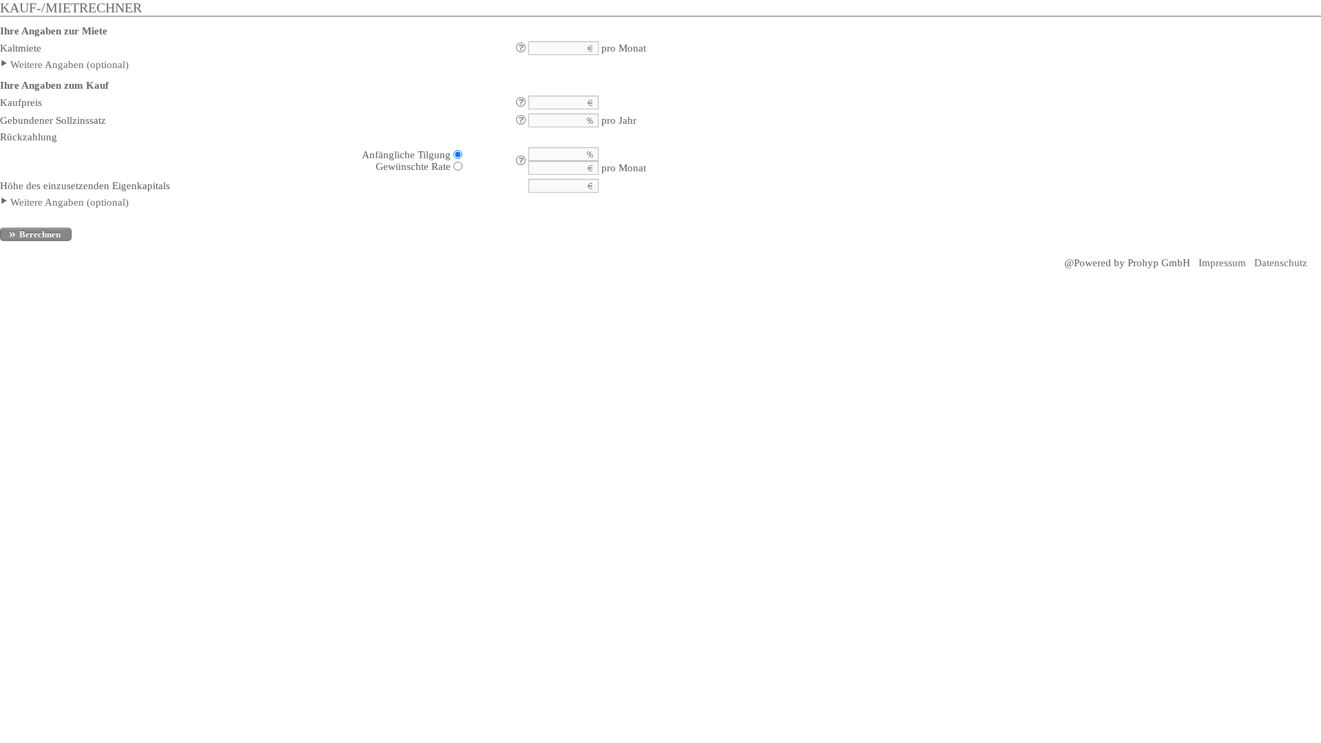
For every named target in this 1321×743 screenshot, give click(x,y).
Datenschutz (1280, 262)
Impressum (1222, 262)
